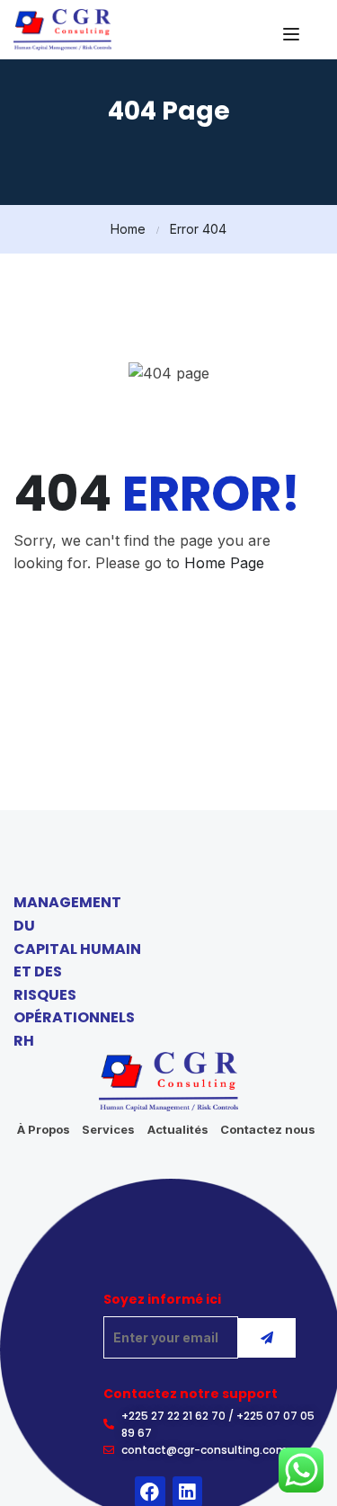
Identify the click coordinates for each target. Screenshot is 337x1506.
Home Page (224, 563)
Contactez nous (267, 1129)
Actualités (177, 1129)
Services (108, 1129)
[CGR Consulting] (62, 28)
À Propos (43, 1129)
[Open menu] (293, 34)
